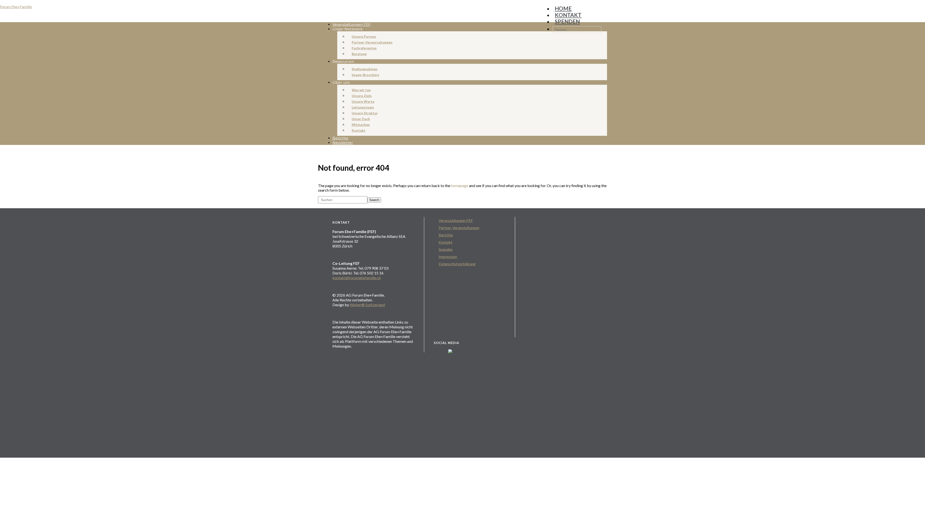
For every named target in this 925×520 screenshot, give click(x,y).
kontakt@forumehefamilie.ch (356, 277)
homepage (459, 185)
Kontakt (445, 242)
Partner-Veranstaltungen (459, 227)
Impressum (448, 256)
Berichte (446, 235)
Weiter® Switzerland (367, 304)
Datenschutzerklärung (457, 263)
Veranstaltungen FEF (456, 220)
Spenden (446, 249)
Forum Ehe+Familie (16, 6)
